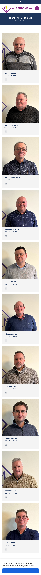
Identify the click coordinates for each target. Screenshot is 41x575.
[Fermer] (39, 560)
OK (20, 571)
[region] (20, 567)
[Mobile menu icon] (37, 8)
